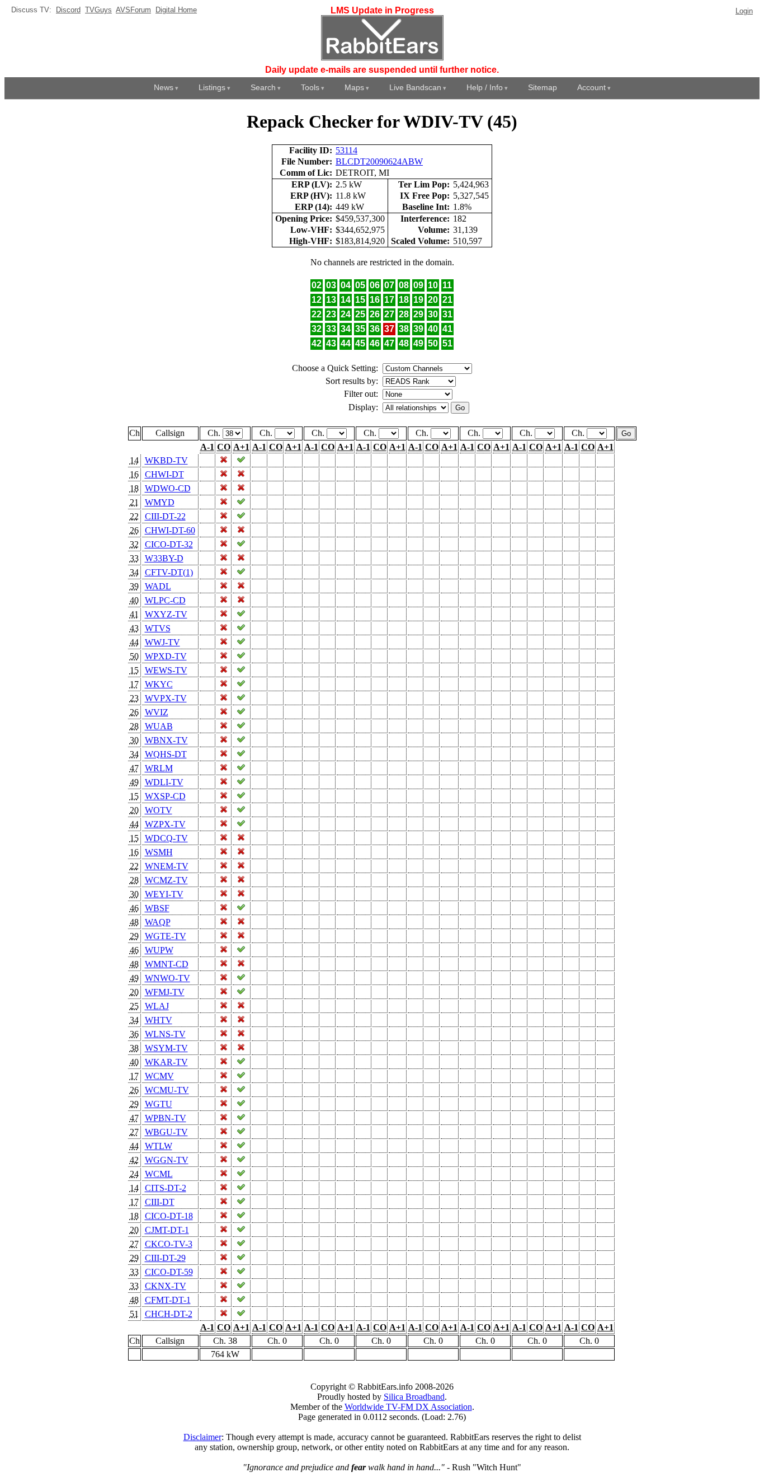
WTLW (158, 1146)
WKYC (159, 684)
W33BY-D (164, 558)
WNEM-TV (166, 866)
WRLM (159, 768)
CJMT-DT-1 (167, 1230)
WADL (158, 586)
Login (744, 11)
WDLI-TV (164, 782)
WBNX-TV (166, 740)
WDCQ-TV (166, 838)
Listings (212, 87)
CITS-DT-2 (165, 1188)
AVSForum (133, 10)
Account (591, 87)
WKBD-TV (166, 460)
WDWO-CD (168, 488)
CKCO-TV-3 (168, 1244)
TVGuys (98, 10)
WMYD (160, 502)
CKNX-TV (165, 1286)
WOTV (158, 810)
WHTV (158, 1020)
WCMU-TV (167, 1090)
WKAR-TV (166, 1062)
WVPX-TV (166, 698)
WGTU (158, 1104)
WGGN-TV (166, 1160)
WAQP (158, 922)
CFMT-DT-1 (168, 1300)
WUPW (159, 950)
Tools (310, 87)
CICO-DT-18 (169, 1216)
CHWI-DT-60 (170, 530)
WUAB (159, 726)
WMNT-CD (166, 964)
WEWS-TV (166, 670)
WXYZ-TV (166, 614)
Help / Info (484, 87)
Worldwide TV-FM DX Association (408, 1407)
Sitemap (542, 87)
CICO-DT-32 (169, 544)
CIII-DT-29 (165, 1258)
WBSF (157, 908)
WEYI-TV (164, 894)
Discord (68, 10)
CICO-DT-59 (169, 1272)
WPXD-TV (166, 656)
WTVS (158, 628)
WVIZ (156, 712)
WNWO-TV (167, 978)
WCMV (159, 1076)
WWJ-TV (162, 642)
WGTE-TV (165, 936)
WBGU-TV (166, 1132)
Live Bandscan (415, 87)
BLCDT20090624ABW (379, 161)
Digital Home (176, 10)
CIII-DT (160, 1202)
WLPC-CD (165, 600)
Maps (354, 87)
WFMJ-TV (165, 992)
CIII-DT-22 (165, 516)
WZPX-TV (165, 824)
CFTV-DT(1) (169, 572)
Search (263, 87)
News (163, 87)
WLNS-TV (165, 1034)
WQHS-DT (166, 754)
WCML (159, 1174)
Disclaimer (202, 1437)
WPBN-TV (165, 1118)
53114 (346, 150)
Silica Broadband (414, 1396)
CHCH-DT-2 (168, 1314)
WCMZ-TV (166, 880)
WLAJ (157, 1006)
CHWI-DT (164, 474)
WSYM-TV (166, 1048)
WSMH (159, 852)
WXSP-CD (165, 796)
